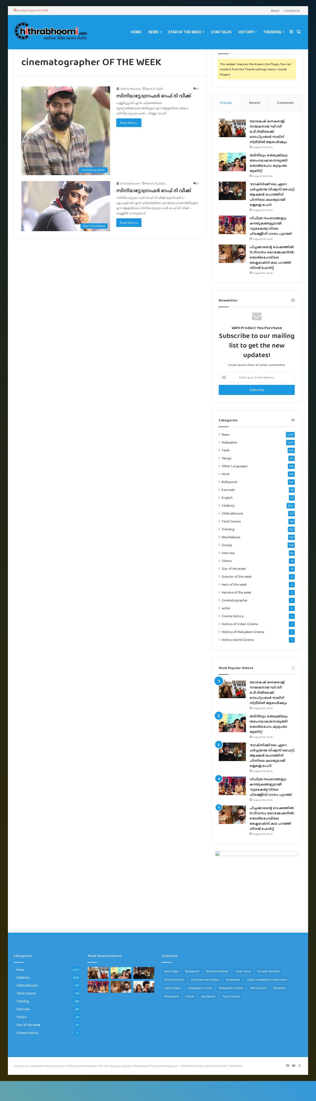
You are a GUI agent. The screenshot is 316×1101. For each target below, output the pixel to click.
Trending (272, 32)
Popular (226, 102)
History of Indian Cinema (240, 624)
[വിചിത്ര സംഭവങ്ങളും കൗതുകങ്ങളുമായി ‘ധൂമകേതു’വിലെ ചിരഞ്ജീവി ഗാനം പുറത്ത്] (232, 225)
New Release (231, 537)
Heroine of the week (236, 592)
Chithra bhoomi (130, 89)
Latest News (172, 988)
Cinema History (233, 616)
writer (226, 608)
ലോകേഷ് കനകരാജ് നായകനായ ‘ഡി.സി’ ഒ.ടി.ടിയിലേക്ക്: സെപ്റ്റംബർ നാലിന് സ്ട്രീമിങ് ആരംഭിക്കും (268, 131)
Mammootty (258, 988)
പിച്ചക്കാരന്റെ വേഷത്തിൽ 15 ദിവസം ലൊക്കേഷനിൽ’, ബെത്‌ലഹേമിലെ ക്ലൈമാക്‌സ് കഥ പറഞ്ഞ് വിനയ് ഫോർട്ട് (272, 257)
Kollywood (233, 979)
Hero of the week (234, 584)
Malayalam (229, 442)
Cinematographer (235, 600)
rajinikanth (208, 996)
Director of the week (237, 576)
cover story (243, 971)
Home (136, 32)
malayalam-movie (200, 988)
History (246, 32)
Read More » (129, 122)
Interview (228, 552)
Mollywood (171, 996)
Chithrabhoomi (130, 183)
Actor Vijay (171, 971)
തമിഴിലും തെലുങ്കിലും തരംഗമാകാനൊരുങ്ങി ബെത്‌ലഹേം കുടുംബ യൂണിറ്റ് (269, 163)
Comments (285, 102)
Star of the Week (184, 32)
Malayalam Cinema (231, 988)
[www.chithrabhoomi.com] (51, 32)
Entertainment (174, 979)
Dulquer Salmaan (268, 971)
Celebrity (228, 505)
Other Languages (235, 466)
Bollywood (229, 482)
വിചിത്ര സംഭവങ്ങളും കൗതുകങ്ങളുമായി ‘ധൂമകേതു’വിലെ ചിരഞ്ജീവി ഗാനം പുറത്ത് (271, 226)
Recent (254, 102)
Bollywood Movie (217, 971)
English (227, 497)
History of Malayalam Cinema (243, 631)
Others (227, 560)
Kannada (228, 489)
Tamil (225, 450)
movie (190, 996)
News (153, 32)
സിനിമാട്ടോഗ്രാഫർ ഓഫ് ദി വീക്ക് (153, 95)
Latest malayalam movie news (267, 979)
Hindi (225, 474)
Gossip (227, 545)
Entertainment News (205, 979)
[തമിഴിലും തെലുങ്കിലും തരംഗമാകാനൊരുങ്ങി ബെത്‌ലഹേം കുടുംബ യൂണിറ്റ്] (232, 162)
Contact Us (292, 10)
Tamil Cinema (231, 521)
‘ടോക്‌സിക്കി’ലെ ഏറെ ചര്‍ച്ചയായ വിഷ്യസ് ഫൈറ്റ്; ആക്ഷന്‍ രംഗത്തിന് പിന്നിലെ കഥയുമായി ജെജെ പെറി (272, 194)
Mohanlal (279, 988)
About (275, 10)
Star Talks (221, 32)
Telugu (227, 458)
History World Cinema (238, 639)
